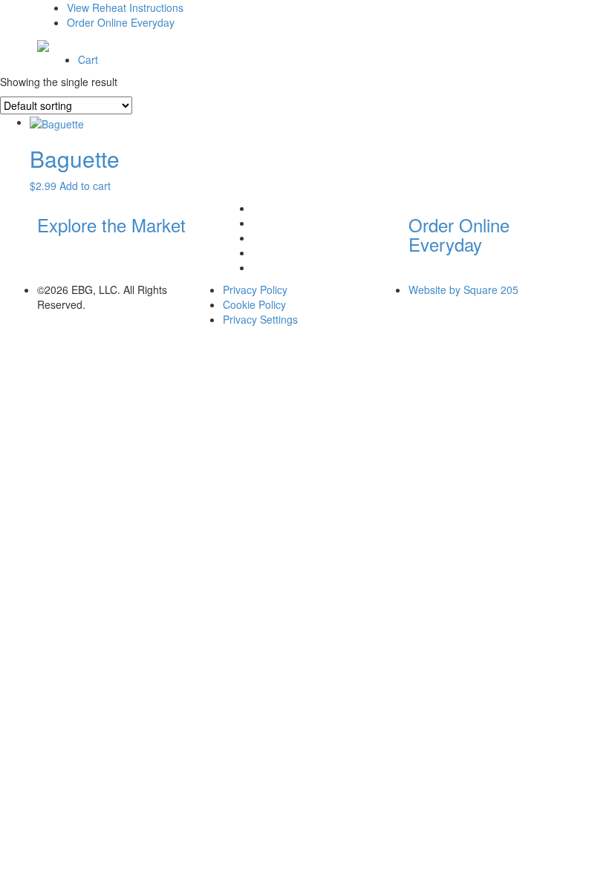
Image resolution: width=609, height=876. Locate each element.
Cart (88, 59)
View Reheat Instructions (125, 7)
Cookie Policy (254, 304)
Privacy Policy (255, 289)
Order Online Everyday (121, 22)
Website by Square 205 (463, 289)
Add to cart (85, 185)
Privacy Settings (260, 319)
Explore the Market (111, 225)
